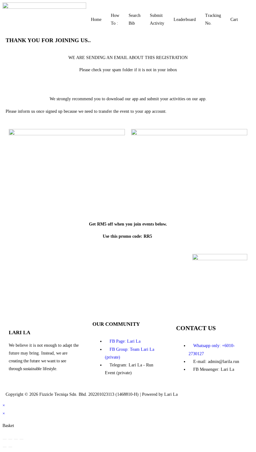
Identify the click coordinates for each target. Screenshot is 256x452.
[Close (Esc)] (21, 439)
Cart (234, 19)
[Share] (16, 439)
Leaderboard (185, 19)
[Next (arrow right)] (10, 447)
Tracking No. (213, 19)
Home (96, 19)
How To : (115, 19)
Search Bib (134, 19)
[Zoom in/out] (4, 439)
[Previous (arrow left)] (4, 447)
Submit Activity (157, 19)
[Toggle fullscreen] (10, 439)
